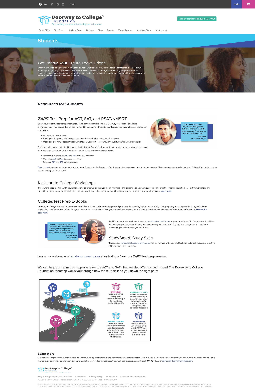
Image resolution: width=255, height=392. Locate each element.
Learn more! (166, 191)
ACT (67, 155)
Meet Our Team (144, 30)
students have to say (85, 256)
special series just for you (158, 221)
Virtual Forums (125, 30)
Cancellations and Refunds (133, 376)
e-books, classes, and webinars (136, 243)
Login (236, 4)
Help (45, 4)
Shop (100, 30)
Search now (43, 167)
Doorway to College (72, 20)
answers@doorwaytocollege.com (177, 361)
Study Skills (44, 30)
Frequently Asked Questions (58, 376)
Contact (72, 4)
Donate (110, 30)
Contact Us (80, 376)
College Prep (75, 30)
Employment (111, 376)
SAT (74, 155)
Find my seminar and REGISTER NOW (197, 19)
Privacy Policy (95, 376)
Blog (40, 376)
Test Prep (58, 30)
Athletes (90, 30)
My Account (161, 30)
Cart (248, 4)
